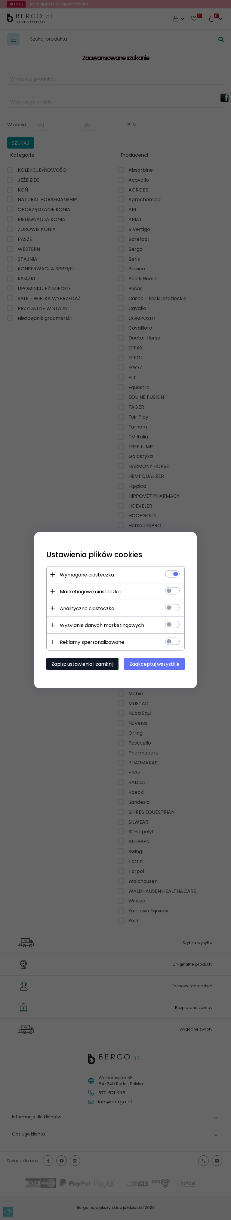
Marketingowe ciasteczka (90, 591)
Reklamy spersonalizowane (92, 641)
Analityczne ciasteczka (87, 608)
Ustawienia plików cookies (94, 554)
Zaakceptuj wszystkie (154, 663)
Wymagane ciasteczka (87, 574)
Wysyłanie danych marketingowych (102, 625)
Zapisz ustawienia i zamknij (82, 663)
